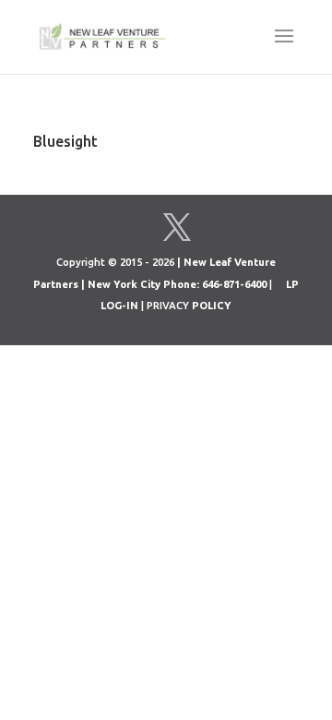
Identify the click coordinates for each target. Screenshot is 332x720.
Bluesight (65, 141)
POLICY (211, 305)
